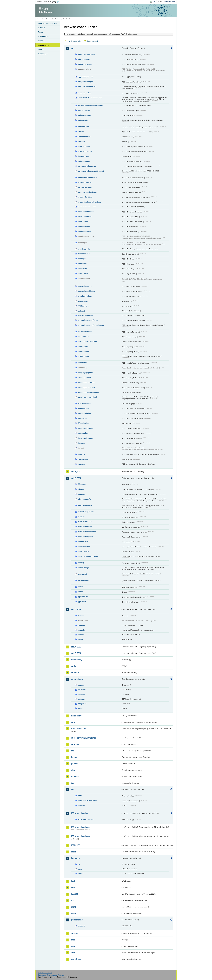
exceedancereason (85, 187)
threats (80, 587)
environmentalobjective (87, 166)
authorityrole (83, 120)
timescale (81, 443)
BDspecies (82, 484)
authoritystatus (83, 126)
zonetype (81, 464)
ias (72, 783)
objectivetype (83, 273)
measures (81, 517)
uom (73, 946)
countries (81, 494)
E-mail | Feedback (45, 973)
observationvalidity (85, 286)
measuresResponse (85, 537)
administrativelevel (85, 64)
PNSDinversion (83, 306)
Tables (40, 32)
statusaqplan (83, 433)
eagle (80, 869)
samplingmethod (84, 377)
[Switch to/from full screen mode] (161, 1)
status (80, 708)
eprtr (73, 722)
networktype (82, 268)
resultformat (82, 363)
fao (72, 751)
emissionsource (84, 161)
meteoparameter (84, 226)
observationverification (86, 291)
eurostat (75, 744)
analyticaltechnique (85, 81)
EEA (48, 1)
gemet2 (74, 764)
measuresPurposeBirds (87, 532)
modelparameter (84, 249)
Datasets (41, 28)
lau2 (73, 887)
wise (73, 953)
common (75, 673)
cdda (73, 666)
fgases (74, 757)
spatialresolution (84, 413)
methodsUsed (83, 541)
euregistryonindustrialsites (83, 738)
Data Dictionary (57, 19)
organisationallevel (85, 296)
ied (72, 789)
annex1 (80, 795)
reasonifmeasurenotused (87, 341)
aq (72, 48)
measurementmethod (86, 211)
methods (81, 630)
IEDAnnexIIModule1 (80, 813)
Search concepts (92, 41)
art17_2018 (76, 653)
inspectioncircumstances (87, 800)
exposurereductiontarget (87, 192)
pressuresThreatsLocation (88, 556)
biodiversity (76, 660)
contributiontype (84, 136)
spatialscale (82, 418)
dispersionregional (85, 151)
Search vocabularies (74, 41)
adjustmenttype (84, 59)
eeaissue (81, 699)
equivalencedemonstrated (87, 177)
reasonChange (83, 568)
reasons (81, 635)
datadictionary (78, 679)
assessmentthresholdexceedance (90, 106)
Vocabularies (43, 45)
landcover (75, 858)
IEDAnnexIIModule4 (80, 836)
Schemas (41, 41)
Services (41, 49)
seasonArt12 (82, 574)
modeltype (82, 258)
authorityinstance (84, 115)
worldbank (76, 959)
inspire (74, 852)
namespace (82, 264)
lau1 (73, 881)
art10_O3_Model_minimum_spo (90, 98)
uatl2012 (81, 874)
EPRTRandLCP (78, 729)
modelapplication (84, 231)
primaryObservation (85, 316)
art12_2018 (76, 478)
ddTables (81, 694)
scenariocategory (84, 403)
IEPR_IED (75, 845)
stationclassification (85, 428)
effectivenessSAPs (85, 505)
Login (154, 1)
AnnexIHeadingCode (85, 819)
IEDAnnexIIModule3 (80, 827)
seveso (74, 933)
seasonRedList (83, 580)
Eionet (48, 19)
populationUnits (84, 546)
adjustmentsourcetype (86, 54)
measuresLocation (85, 527)
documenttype (83, 156)
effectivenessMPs (84, 499)
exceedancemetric (85, 182)
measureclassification (86, 197)
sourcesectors (83, 408)
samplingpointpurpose (86, 387)
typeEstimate (83, 597)
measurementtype (84, 216)
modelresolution (84, 254)
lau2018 (74, 894)
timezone (81, 454)
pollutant (81, 311)
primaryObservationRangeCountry (91, 325)
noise (73, 913)
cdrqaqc (81, 131)
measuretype (83, 221)
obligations (82, 704)
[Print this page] (158, 1)
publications (77, 920)
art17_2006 (76, 609)
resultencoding (83, 356)
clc (79, 864)
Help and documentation (47, 23)
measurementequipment (87, 207)
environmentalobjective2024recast (91, 171)
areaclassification (84, 93)
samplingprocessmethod (87, 397)
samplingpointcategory (86, 382)
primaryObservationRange (88, 320)
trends (80, 592)
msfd (73, 907)
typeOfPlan (82, 602)
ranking (81, 563)
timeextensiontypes (85, 438)
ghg (73, 770)
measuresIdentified (85, 522)
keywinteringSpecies (86, 512)
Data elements (43, 36)
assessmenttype (84, 110)
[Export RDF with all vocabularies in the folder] (171, 48)
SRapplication (83, 423)
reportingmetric (84, 351)
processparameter (85, 332)
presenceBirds (83, 551)
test (73, 940)
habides (75, 777)
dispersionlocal (84, 146)
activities (81, 615)
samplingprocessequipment (88, 392)
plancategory (83, 301)
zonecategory (83, 459)
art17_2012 (76, 647)
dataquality (76, 716)
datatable (81, 141)
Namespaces (43, 54)
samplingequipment (85, 373)
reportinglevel (83, 346)
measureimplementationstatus (89, 202)
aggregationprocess (85, 77)
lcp (72, 900)
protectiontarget (84, 336)
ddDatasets (82, 690)
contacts (81, 685)
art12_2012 (76, 472)
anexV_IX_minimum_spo (87, 86)
